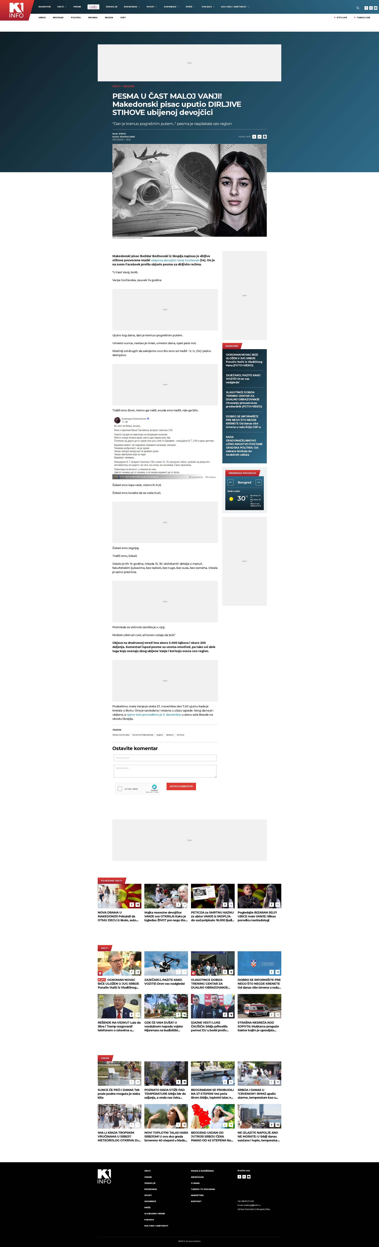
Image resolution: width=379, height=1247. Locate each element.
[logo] (119, 1201)
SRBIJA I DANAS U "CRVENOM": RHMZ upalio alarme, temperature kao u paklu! (257, 1094)
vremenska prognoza (242, 473)
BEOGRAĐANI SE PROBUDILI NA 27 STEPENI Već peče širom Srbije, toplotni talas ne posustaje (212, 1094)
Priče (189, 6)
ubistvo (170, 734)
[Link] (259, 137)
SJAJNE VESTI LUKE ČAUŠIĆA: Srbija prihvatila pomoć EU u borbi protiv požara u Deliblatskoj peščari (211, 1026)
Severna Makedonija (142, 734)
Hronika (93, 17)
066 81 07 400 (247, 1201)
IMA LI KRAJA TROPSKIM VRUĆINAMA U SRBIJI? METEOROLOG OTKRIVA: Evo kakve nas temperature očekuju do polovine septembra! (119, 1136)
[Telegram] (265, 137)
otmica (180, 734)
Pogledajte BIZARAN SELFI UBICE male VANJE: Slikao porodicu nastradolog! (257, 916)
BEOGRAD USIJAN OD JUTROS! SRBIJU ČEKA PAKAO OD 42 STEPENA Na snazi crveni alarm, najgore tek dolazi (213, 1136)
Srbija (42, 17)
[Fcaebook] (254, 137)
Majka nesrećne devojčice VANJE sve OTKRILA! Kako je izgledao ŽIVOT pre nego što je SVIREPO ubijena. (165, 916)
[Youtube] (376, 8)
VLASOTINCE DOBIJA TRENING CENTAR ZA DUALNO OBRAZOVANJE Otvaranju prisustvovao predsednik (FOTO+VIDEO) (244, 399)
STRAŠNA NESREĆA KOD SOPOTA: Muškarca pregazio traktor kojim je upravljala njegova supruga (258, 1026)
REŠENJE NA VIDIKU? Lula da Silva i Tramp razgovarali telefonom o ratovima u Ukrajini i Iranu (119, 1026)
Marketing (197, 1195)
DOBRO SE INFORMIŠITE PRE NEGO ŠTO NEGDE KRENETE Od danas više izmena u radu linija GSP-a (243, 422)
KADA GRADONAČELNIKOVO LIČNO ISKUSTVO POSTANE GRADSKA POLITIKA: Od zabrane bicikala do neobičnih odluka (244, 445)
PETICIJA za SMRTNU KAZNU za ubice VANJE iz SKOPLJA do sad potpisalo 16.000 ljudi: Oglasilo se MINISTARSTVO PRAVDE (212, 916)
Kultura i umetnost (233, 6)
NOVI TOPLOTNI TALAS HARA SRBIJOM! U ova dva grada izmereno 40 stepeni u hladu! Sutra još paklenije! (166, 1136)
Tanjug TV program (203, 1189)
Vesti (60, 6)
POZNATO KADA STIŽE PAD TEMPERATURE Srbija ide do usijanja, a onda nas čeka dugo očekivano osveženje (165, 1094)
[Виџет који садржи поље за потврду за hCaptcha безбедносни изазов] (137, 788)
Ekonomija (130, 6)
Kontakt (196, 1201)
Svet (123, 17)
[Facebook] (366, 8)
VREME (77, 6)
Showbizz (170, 6)
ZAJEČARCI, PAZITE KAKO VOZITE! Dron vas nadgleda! (243, 379)
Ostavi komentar (181, 786)
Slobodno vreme (154, 1213)
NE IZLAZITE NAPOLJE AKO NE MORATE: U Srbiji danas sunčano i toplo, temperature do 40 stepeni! (258, 1136)
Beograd (58, 17)
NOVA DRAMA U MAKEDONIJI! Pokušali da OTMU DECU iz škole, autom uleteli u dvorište (118, 916)
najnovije (44, 6)
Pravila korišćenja (202, 1171)
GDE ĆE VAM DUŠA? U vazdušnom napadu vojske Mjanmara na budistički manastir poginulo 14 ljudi (163, 1026)
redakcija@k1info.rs (251, 1205)
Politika (76, 17)
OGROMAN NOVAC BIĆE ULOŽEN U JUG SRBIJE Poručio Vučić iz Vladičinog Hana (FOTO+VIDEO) (244, 360)
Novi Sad (244, 482)
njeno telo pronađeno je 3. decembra (154, 714)
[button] (230, 482)
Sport (151, 6)
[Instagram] (371, 8)
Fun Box (207, 6)
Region (109, 17)
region (159, 734)
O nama (195, 1183)
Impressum (197, 1177)
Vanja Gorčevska (120, 734)
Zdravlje (112, 6)
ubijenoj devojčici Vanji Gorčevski (175, 260)
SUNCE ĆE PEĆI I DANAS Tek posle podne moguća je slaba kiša (119, 1093)
